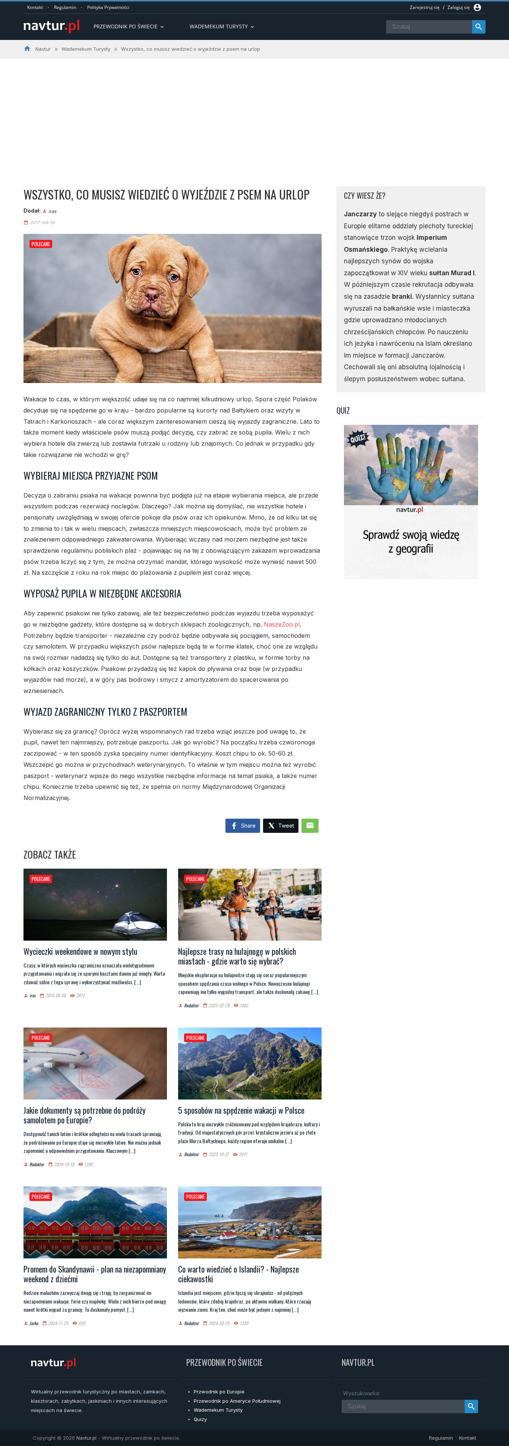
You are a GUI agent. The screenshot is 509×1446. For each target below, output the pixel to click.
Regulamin (65, 7)
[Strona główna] (51, 27)
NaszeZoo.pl (282, 624)
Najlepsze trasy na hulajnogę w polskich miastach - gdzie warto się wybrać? (237, 956)
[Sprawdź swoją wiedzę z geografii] (411, 577)
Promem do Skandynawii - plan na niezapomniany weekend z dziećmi (94, 1274)
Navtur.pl (86, 1438)
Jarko (33, 1323)
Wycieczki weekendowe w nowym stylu (80, 951)
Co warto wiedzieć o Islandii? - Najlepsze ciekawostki (238, 1274)
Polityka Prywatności (108, 7)
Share (248, 825)
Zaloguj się (459, 7)
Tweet (285, 825)
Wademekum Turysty (218, 1410)
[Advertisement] (254, 114)
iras (52, 211)
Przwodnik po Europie (219, 1392)
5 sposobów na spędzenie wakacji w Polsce (241, 1110)
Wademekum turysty (222, 26)
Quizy (200, 1419)
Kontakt (35, 7)
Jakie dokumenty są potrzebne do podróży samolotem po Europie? (84, 1115)
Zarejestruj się (425, 7)
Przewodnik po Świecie (129, 26)
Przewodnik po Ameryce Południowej (237, 1401)
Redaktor (191, 1005)
